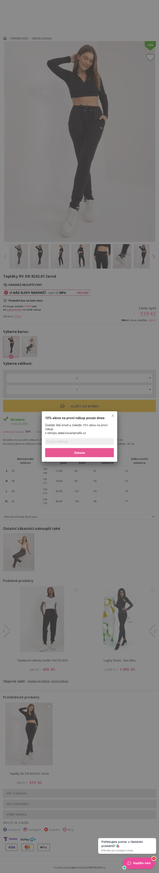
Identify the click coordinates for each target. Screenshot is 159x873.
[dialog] (79, 436)
